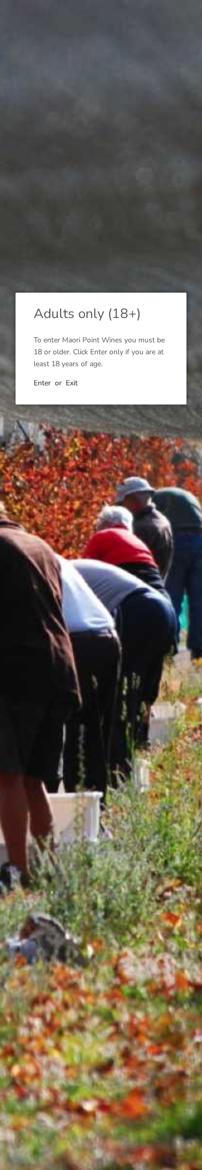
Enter (42, 383)
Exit (72, 383)
